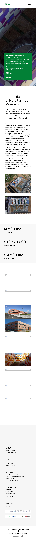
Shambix (28, 531)
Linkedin (7, 506)
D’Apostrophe (14, 531)
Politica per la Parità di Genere (14, 495)
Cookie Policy (9, 491)
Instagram (8, 508)
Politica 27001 (9, 497)
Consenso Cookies (10, 493)
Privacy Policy (9, 489)
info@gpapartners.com (11, 453)
